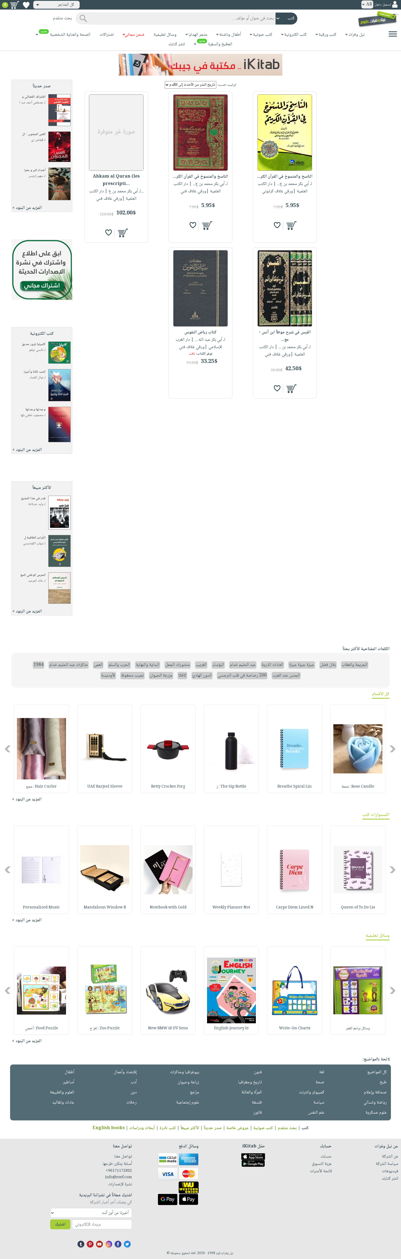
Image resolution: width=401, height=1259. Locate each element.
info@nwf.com (118, 1177)
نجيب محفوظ (132, 675)
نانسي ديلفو (36, 350)
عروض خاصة (237, 1128)
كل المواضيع (377, 1072)
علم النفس (316, 1112)
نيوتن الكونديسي (33, 543)
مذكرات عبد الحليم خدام (68, 665)
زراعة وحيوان (188, 1082)
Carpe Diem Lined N (294, 907)
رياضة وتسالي (375, 1102)
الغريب (201, 665)
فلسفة (257, 1102)
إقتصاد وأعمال (125, 1072)
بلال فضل (328, 665)
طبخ (383, 1082)
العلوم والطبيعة (62, 1092)
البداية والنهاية (147, 665)
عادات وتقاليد (63, 1102)
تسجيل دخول (383, 5)
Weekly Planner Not (231, 907)
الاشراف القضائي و (34, 97)
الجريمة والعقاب (354, 665)
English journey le (231, 1028)
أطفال (69, 1072)
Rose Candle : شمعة (358, 786)
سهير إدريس (35, 176)
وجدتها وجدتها (36, 409)
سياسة (318, 1102)
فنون (258, 1072)
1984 (38, 665)
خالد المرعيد (35, 581)
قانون (257, 1112)
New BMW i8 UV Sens (168, 1028)
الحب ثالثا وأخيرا (35, 372)
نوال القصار (36, 378)
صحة (320, 1082)
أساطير (68, 1082)
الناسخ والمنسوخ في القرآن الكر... (284, 176)
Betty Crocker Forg (168, 786)
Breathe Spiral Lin (294, 786)
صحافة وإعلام (375, 1092)
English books (108, 1128)
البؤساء (218, 665)
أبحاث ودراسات (142, 1128)
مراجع (194, 1092)
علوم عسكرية (376, 1112)
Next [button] (8, 749)
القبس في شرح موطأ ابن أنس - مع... (285, 336)
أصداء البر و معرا (35, 170)
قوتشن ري (37, 140)
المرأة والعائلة (251, 1092)
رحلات (131, 1102)
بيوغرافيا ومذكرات (184, 1072)
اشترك (60, 1224)
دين (134, 1092)
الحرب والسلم (119, 665)
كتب (305, 1128)
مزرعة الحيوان (161, 675)
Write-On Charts (294, 1028)
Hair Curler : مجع (41, 786)
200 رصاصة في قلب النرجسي (242, 675)
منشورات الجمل (177, 665)
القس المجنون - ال (34, 134)
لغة (321, 1072)
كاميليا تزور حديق (34, 344)
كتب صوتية (263, 1128)
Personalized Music (41, 907)
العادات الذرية (272, 665)
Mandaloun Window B (105, 907)
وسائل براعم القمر (358, 1028)
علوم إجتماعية (187, 1102)
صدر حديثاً (213, 1128)
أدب (134, 1082)
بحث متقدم (287, 1128)
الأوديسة (108, 675)
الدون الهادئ (202, 675)
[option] (357, 749)
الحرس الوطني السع (33, 575)
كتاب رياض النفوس (200, 332)
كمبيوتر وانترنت (311, 1092)
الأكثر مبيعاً (190, 1128)
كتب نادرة (168, 1128)
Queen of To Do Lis (358, 907)
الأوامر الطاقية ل (35, 538)
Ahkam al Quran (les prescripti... (116, 180)
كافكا (182, 675)
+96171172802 (119, 1171)
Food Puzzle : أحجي (41, 1028)
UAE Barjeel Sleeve (104, 786)
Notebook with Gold (168, 907)
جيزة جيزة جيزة (301, 665)
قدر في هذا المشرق (33, 498)
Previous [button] (393, 749)
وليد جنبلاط (35, 504)
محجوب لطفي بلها (32, 415)
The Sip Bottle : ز (231, 786)
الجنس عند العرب (286, 675)
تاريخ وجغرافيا (250, 1082)
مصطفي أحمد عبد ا (31, 103)
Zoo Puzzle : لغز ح (105, 1028)
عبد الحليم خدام (243, 665)
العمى (98, 665)
